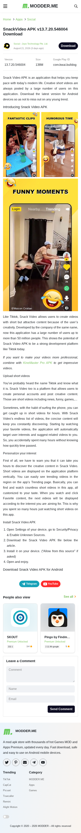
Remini (7, 801)
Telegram (31, 583)
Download (68, 45)
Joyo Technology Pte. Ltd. (35, 44)
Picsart (7, 790)
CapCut (7, 785)
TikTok (6, 779)
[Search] (76, 5)
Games (33, 790)
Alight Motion (10, 807)
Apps (32, 785)
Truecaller (8, 796)
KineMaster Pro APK (37, 362)
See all (68, 596)
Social (17, 44)
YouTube (52, 583)
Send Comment (61, 709)
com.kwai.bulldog (64, 64)
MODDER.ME (36, 779)
